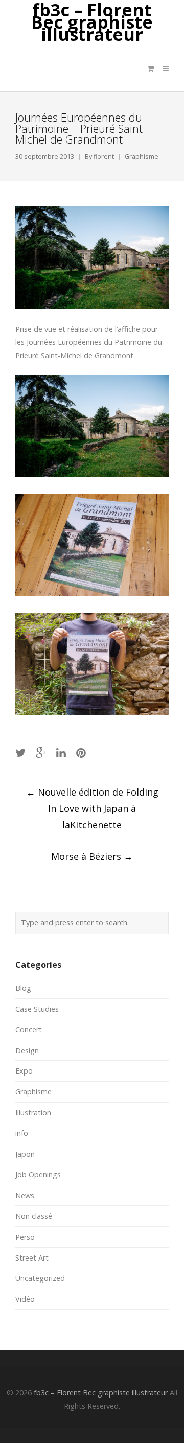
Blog (23, 988)
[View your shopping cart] (150, 68)
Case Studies (37, 1009)
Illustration (33, 1112)
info (21, 1133)
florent (104, 156)
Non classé (33, 1216)
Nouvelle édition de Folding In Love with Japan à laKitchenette (92, 808)
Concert (28, 1029)
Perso (25, 1237)
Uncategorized (40, 1278)
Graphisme (141, 156)
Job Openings (38, 1174)
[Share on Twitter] (20, 752)
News (24, 1195)
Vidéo (25, 1299)
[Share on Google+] (41, 752)
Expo (24, 1071)
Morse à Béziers (92, 856)
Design (27, 1050)
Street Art (32, 1258)
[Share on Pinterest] (81, 752)
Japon (25, 1154)
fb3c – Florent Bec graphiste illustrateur (92, 22)
